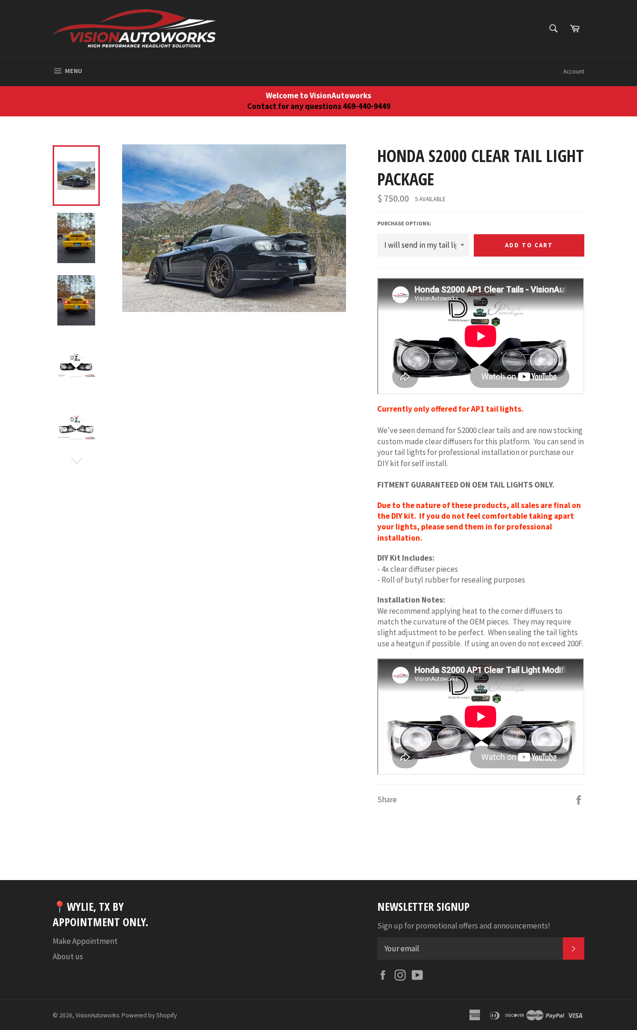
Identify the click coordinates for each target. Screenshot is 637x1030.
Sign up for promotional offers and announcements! (463, 926)
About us (68, 956)
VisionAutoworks (97, 1015)
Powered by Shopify (149, 1015)
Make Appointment (85, 941)
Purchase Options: (404, 223)
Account (573, 71)
